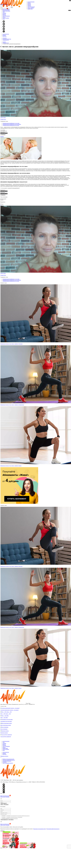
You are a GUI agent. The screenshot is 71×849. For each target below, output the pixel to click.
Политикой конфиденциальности (53, 828)
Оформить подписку (4, 4)
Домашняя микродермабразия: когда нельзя (11, 125)
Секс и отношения (31, 6)
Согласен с (12, 817)
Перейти (2, 136)
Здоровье (29, 5)
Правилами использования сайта (39, 828)
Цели (4, 750)
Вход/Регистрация (6, 8)
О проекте (5, 762)
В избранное (3, 134)
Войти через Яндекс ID (4, 795)
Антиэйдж (5, 37)
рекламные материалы (7, 761)
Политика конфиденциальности (9, 760)
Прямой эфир (5, 748)
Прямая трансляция (6, 10)
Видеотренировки (6, 9)
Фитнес (29, 2)
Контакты (4, 36)
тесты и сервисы (31, 7)
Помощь (4, 35)
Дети (4, 11)
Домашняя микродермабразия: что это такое (11, 123)
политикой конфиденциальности (23, 815)
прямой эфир (30, 8)
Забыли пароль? (3, 803)
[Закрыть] (1, 848)
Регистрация (6, 804)
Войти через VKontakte (4, 796)
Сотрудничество (6, 34)
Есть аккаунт (11, 819)
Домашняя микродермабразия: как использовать (12, 124)
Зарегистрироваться (4, 819)
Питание (29, 3)
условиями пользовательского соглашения (14, 817)
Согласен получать (10, 818)
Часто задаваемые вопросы (8, 763)
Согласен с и (16, 815)
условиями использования (11, 815)
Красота (29, 4)
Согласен (2, 830)
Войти (2, 804)
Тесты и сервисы (6, 749)
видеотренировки (31, 1)
